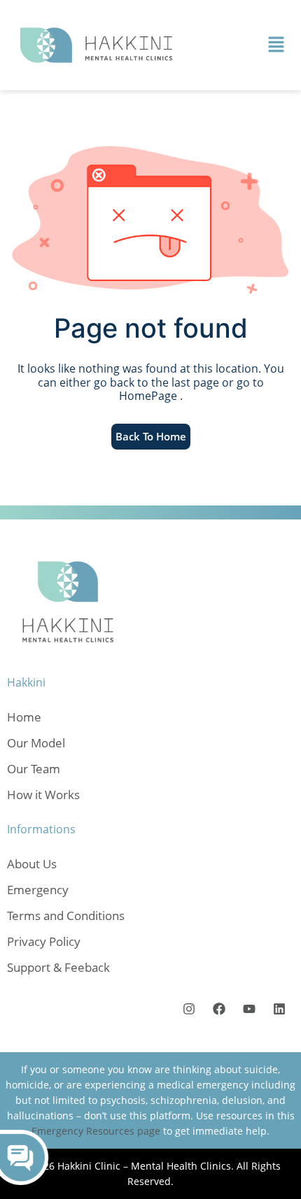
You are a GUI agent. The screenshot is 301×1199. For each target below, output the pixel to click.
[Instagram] (189, 1009)
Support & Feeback (58, 967)
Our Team (33, 769)
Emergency (38, 890)
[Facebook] (219, 1009)
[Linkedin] (279, 1009)
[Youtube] (249, 1009)
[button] (276, 44)
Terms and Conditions (66, 915)
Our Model (36, 743)
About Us (32, 864)
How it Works (43, 795)
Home (24, 717)
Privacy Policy (43, 941)
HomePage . (151, 395)
